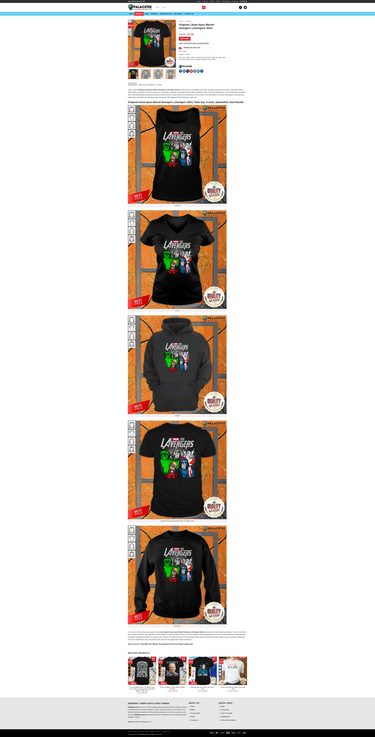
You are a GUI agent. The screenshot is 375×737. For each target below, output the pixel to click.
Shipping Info (225, 716)
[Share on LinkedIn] (198, 71)
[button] (240, 7)
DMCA (212, 1)
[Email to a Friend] (187, 71)
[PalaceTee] (185, 66)
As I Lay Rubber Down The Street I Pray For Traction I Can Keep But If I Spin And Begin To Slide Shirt (142, 689)
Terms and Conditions (228, 720)
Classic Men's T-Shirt (188, 57)
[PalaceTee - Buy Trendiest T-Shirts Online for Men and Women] (140, 7)
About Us (205, 1)
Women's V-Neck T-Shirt (208, 59)
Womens (154, 14)
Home (199, 1)
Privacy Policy (226, 1)
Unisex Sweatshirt (196, 59)
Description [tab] (132, 85)
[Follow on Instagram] (242, 1)
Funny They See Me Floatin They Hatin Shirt (233, 688)
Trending (139, 14)
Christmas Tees (165, 14)
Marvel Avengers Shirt (212, 57)
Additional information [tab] (147, 85)
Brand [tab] (159, 85)
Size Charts (225, 710)
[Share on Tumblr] (201, 71)
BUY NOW (185, 38)
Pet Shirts (178, 14)
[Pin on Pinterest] (191, 71)
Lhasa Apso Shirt (200, 57)
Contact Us (235, 1)
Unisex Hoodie (186, 59)
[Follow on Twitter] (244, 1)
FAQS (218, 1)
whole (220, 632)
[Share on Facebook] (180, 71)
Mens (147, 14)
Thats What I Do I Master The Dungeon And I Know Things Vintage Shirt (166, 644)
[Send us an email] (246, 1)
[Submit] (203, 7)
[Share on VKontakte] (194, 71)
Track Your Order (227, 713)
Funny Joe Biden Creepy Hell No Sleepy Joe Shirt (172, 688)
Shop (223, 706)
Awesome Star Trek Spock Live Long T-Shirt (202, 688)
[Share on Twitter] (184, 71)
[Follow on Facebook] (240, 1)
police (197, 90)
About (193, 706)
